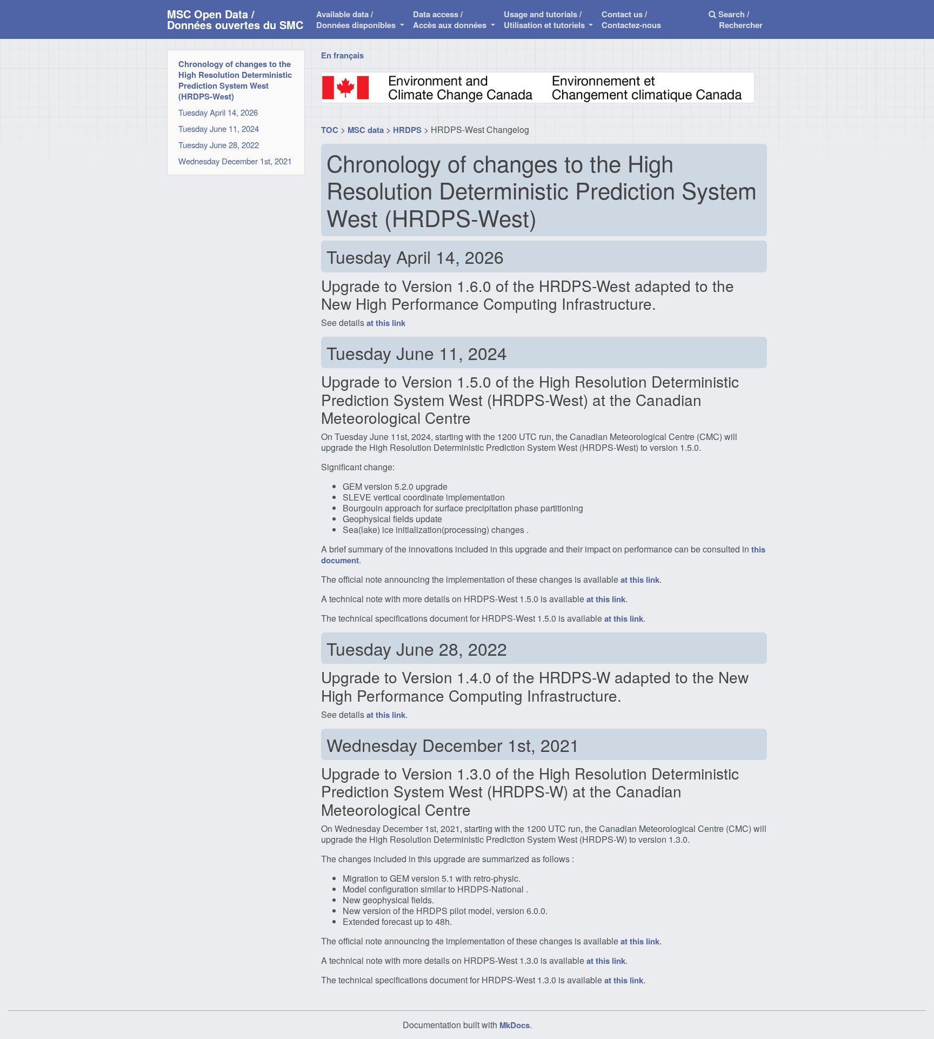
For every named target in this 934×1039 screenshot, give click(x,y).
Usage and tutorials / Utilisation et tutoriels (545, 19)
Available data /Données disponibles (357, 19)
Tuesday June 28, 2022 (218, 144)
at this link (385, 323)
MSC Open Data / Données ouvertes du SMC (235, 19)
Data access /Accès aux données (451, 19)
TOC (329, 130)
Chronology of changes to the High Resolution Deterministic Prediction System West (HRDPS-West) (235, 80)
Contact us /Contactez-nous (631, 19)
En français (342, 55)
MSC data (366, 130)
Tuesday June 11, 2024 (218, 128)
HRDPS (407, 130)
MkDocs (514, 1025)
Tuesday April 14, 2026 (218, 112)
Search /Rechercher (739, 19)
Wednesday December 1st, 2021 (235, 160)
